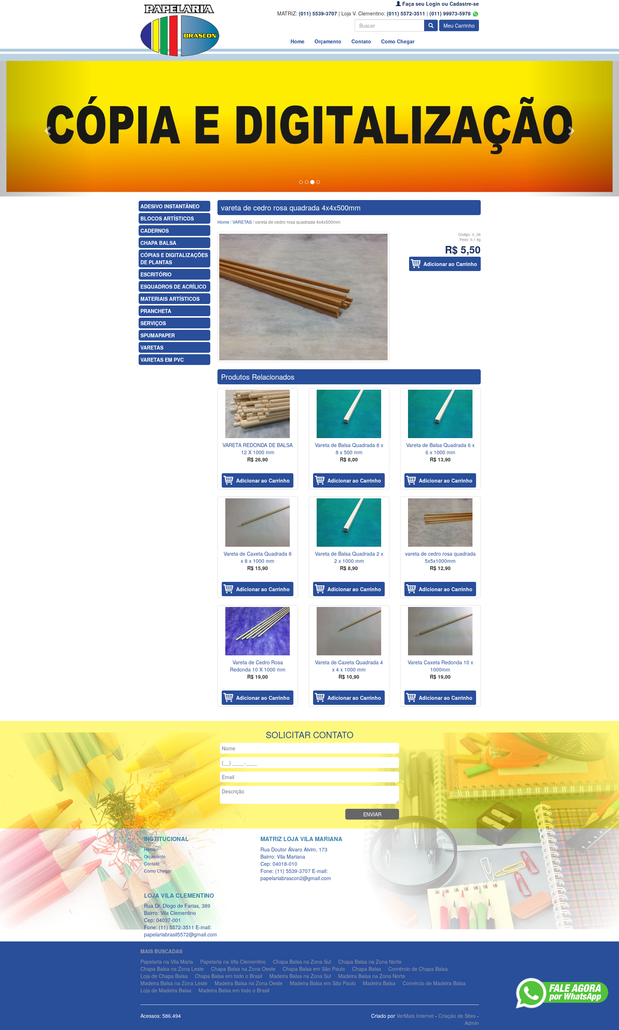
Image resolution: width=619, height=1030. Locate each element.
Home (297, 41)
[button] (46, 128)
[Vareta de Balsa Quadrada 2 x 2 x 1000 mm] (349, 522)
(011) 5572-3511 (406, 13)
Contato (361, 41)
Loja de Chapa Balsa (164, 975)
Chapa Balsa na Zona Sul (302, 961)
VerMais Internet (415, 1015)
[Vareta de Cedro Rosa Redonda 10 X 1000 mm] (257, 631)
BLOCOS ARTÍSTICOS (167, 218)
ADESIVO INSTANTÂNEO (170, 206)
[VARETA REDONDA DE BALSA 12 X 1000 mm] (257, 414)
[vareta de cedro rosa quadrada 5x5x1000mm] (440, 522)
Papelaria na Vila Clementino (233, 961)
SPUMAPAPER (157, 335)
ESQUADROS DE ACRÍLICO (173, 286)
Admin (472, 1022)
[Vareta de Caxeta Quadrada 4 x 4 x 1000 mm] (349, 631)
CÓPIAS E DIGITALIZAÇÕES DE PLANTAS (174, 258)
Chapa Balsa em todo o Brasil (228, 975)
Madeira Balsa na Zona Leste (173, 983)
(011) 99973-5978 (451, 13)
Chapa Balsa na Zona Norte (370, 961)
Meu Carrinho (459, 25)
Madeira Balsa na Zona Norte (371, 975)
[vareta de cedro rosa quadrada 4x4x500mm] (303, 297)
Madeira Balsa (379, 983)
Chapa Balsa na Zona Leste (172, 968)
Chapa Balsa (366, 968)
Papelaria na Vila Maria (166, 961)
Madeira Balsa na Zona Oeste (249, 983)
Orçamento (328, 41)
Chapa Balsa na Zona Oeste (243, 968)
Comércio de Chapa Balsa (418, 968)
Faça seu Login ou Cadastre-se (440, 3)
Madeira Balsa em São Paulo (323, 983)
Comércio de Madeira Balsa (434, 983)
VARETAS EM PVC (162, 359)
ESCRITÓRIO (156, 274)
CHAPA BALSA (158, 242)
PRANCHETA (155, 310)
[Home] (179, 29)
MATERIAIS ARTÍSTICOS (170, 298)
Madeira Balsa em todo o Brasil (233, 990)
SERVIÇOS (153, 323)
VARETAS (151, 347)
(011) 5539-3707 (318, 13)
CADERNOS (154, 230)
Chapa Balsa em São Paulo (314, 968)
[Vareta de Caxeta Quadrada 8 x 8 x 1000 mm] (257, 522)
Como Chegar (397, 41)
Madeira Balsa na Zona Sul (300, 975)
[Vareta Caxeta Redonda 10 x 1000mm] (440, 631)
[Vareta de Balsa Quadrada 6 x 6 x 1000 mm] (440, 414)
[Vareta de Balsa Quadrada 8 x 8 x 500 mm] (349, 414)
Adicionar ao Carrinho (450, 263)
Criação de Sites (457, 1015)
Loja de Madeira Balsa (165, 990)
